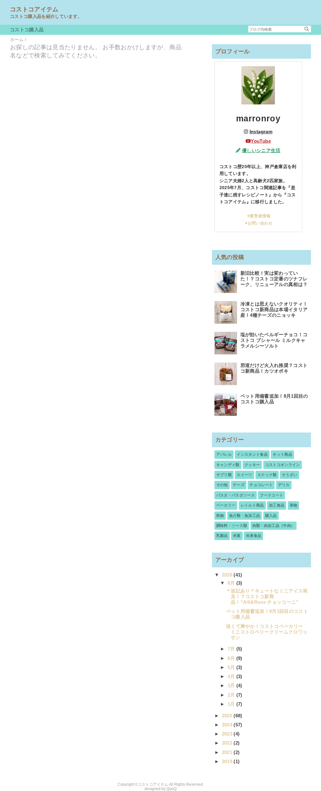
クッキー (252, 465)
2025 (228, 715)
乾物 (220, 515)
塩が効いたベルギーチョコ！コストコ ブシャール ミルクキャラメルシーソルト (274, 340)
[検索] (307, 29)
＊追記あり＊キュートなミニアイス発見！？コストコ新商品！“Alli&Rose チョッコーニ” (267, 596)
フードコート (271, 495)
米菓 (237, 536)
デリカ (284, 485)
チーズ (239, 485)
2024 (228, 724)
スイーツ (244, 475)
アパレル (224, 454)
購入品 (271, 515)
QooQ (171, 789)
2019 (228, 761)
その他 (222, 485)
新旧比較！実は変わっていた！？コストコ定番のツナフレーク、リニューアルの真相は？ (274, 278)
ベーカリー (226, 505)
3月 (232, 685)
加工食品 (276, 505)
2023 (228, 733)
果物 (293, 505)
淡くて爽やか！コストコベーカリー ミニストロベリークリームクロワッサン (267, 632)
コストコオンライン (282, 465)
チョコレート (261, 485)
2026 (228, 574)
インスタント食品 (252, 454)
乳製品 (222, 536)
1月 (232, 704)
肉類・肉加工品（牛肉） (273, 525)
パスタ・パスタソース (235, 495)
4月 (232, 676)
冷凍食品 (253, 536)
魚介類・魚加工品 (244, 515)
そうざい (289, 475)
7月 (232, 648)
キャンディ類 (227, 465)
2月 (232, 695)
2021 (228, 752)
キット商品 (282, 454)
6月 (232, 658)
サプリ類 (224, 475)
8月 (232, 583)
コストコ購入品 (27, 29)
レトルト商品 (252, 505)
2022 (228, 743)
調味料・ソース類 (231, 525)
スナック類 (267, 475)
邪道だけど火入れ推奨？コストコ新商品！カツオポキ (274, 368)
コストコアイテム (34, 9)
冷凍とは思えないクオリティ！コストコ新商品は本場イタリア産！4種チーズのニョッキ (274, 309)
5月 (232, 667)
